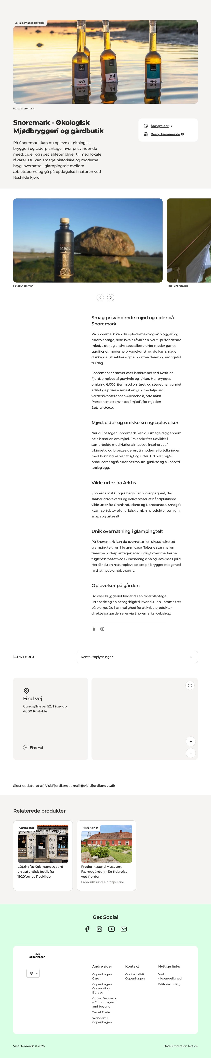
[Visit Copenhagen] (37, 955)
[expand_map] (190, 685)
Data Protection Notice (181, 1046)
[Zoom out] (191, 753)
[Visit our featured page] (111, 929)
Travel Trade (101, 1012)
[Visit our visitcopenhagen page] (87, 929)
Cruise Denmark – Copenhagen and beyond (104, 1002)
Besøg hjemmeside (165, 134)
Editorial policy (169, 984)
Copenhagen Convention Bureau (102, 988)
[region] (144, 719)
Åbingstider (160, 126)
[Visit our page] (99, 929)
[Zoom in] (191, 741)
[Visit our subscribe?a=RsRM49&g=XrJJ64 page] (123, 929)
